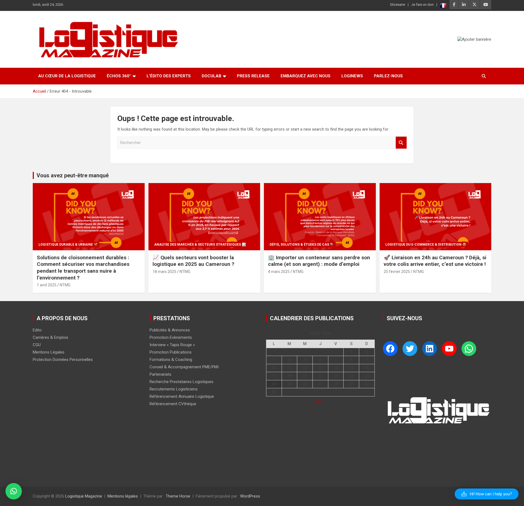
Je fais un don (422, 4)
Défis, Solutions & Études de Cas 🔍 (302, 244)
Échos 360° (119, 75)
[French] (443, 5)
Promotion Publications (171, 352)
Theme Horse (178, 496)
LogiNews (352, 75)
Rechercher (401, 143)
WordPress (250, 496)
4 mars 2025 (279, 271)
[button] (487, 494)
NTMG (65, 285)
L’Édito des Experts (169, 75)
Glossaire (397, 4)
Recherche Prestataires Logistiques (181, 381)
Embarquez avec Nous (306, 75)
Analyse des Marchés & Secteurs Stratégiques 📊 (200, 244)
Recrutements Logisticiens (174, 389)
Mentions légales (123, 496)
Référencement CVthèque (173, 403)
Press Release (253, 75)
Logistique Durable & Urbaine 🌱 (68, 244)
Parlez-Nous (388, 75)
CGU (37, 344)
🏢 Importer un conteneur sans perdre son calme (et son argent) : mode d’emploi (319, 260)
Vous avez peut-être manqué (73, 175)
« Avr (318, 401)
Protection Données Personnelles (63, 359)
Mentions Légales (48, 352)
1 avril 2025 (46, 285)
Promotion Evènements (171, 337)
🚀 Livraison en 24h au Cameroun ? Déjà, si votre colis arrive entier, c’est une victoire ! (435, 260)
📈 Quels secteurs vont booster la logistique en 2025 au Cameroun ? (193, 260)
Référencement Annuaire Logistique (182, 396)
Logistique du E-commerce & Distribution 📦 (425, 244)
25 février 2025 (397, 271)
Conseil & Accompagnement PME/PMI (184, 366)
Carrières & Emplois (50, 337)
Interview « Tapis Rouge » (172, 344)
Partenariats (160, 374)
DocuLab (211, 75)
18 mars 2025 (164, 271)
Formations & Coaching (171, 359)
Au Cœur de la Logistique (67, 75)
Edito (37, 330)
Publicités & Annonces (170, 330)
